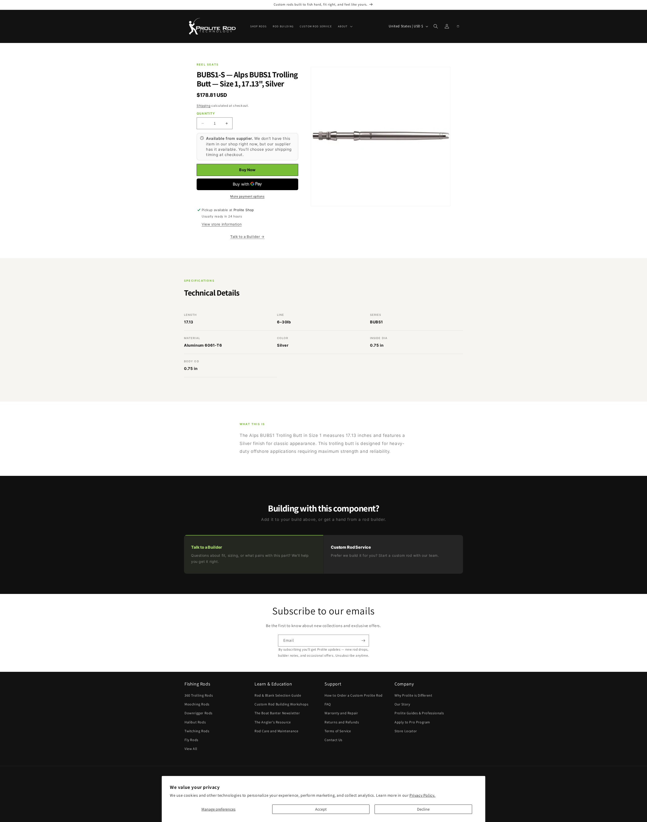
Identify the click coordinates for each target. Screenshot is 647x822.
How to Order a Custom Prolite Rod (354, 695)
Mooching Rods (197, 704)
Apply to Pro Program (412, 722)
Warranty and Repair (341, 713)
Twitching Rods (196, 731)
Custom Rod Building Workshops (281, 704)
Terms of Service (338, 731)
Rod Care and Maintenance (276, 731)
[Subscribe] (363, 641)
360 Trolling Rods (198, 695)
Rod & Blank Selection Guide (278, 695)
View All (190, 748)
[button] (345, 26)
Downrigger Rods (198, 713)
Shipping (204, 105)
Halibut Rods (195, 722)
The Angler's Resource (273, 722)
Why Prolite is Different (413, 695)
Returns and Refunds (342, 722)
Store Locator (406, 731)
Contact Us (333, 740)
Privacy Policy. (422, 795)
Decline (423, 809)
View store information (222, 224)
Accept (321, 809)
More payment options (247, 196)
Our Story (402, 704)
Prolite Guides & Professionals (419, 713)
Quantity (206, 113)
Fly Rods (191, 740)
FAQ (328, 704)
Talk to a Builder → (247, 236)
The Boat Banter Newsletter (277, 713)
